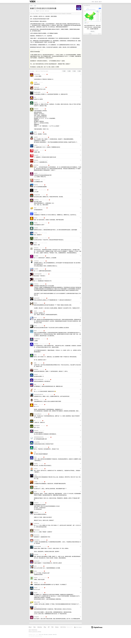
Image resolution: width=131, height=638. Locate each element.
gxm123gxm (37, 425)
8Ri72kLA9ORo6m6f (38, 379)
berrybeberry (37, 338)
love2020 (36, 255)
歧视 (79, 71)
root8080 (36, 269)
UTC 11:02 (41, 634)
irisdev (35, 242)
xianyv (35, 325)
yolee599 (36, 554)
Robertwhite (37, 530)
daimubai (36, 108)
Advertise (39, 627)
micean (35, 217)
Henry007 (36, 150)
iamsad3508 (37, 442)
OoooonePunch (37, 414)
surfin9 (35, 481)
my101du (36, 165)
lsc (34, 420)
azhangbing (37, 540)
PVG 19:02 (46, 634)
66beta (35, 303)
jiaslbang (36, 399)
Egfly (35, 363)
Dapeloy (36, 184)
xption (35, 571)
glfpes (35, 491)
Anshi (35, 317)
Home (93, 1)
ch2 (35, 389)
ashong (36, 582)
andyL (35, 475)
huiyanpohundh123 (38, 394)
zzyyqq (35, 587)
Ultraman (36, 160)
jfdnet (35, 330)
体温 (74, 71)
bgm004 (36, 137)
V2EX (31, 5)
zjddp (35, 354)
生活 (35, 5)
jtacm (35, 566)
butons (35, 447)
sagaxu (35, 145)
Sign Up (96, 1)
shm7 (35, 607)
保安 (64, 71)
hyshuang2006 (37, 546)
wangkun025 (37, 194)
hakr (35, 452)
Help (34, 627)
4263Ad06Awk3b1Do (39, 437)
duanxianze (36, 535)
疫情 (69, 71)
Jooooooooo (37, 74)
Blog (45, 627)
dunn (35, 207)
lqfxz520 (36, 237)
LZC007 (36, 486)
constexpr (36, 260)
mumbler (36, 227)
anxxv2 (35, 173)
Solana (56, 627)
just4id (35, 189)
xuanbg (36, 463)
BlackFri (37, 11)
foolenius (36, 284)
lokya (35, 457)
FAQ (52, 627)
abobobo (36, 369)
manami (36, 374)
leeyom (35, 577)
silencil (35, 102)
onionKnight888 (37, 274)
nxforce (36, 468)
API (48, 627)
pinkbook (36, 502)
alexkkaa (36, 343)
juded (35, 132)
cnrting (35, 232)
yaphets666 (36, 298)
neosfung (36, 199)
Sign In (100, 1)
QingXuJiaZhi (37, 92)
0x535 (35, 311)
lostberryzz (36, 523)
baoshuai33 (36, 561)
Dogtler (35, 592)
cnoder (35, 82)
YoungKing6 (37, 179)
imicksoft (36, 430)
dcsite (35, 212)
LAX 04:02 (50, 634)
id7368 (90, 33)
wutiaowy (36, 247)
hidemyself (36, 87)
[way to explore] (32, 1)
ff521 (35, 97)
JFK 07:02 (54, 634)
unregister (36, 616)
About (30, 627)
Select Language (78, 627)
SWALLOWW (37, 602)
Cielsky (35, 222)
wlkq (35, 384)
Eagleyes (36, 512)
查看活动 (92, 31)
